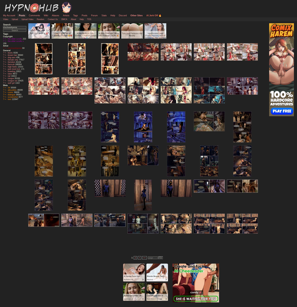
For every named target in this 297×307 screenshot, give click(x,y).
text (10, 99)
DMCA (64, 19)
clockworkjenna (15, 48)
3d (9, 87)
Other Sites (136, 15)
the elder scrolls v (16, 41)
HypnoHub (11, 4)
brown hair (13, 55)
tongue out (13, 81)
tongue (11, 78)
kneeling (12, 71)
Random (40, 19)
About (73, 19)
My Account (9, 15)
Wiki (46, 15)
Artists (66, 15)
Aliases (55, 15)
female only (13, 60)
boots (10, 53)
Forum (94, 15)
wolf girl (11, 83)
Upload (15, 19)
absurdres (12, 90)
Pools (84, 15)
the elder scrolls (15, 39)
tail (9, 76)
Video (5, 19)
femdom (12, 62)
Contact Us (53, 19)
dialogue (12, 94)
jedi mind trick (14, 69)
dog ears (12, 57)
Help (112, 15)
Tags (75, 15)
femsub (11, 64)
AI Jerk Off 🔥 (153, 15)
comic (11, 92)
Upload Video (27, 19)
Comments (34, 15)
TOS (89, 19)
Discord (123, 15)
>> (144, 258)
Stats (104, 15)
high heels (13, 67)
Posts (22, 15)
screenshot (13, 97)
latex (10, 74)
